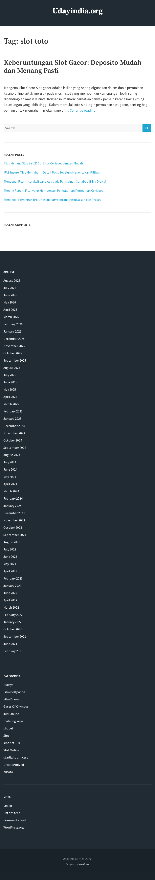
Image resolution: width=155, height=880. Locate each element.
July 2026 (9, 288)
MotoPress (84, 864)
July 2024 (9, 462)
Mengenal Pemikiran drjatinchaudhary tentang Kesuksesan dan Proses (52, 200)
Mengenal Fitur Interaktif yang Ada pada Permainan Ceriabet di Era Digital (55, 181)
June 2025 (10, 382)
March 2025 (11, 404)
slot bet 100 (11, 743)
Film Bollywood (14, 692)
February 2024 (13, 498)
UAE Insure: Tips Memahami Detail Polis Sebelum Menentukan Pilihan (52, 172)
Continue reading (82, 110)
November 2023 (14, 520)
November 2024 (14, 433)
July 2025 (9, 375)
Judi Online (11, 714)
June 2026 (10, 295)
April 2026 (10, 310)
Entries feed (11, 813)
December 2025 (14, 339)
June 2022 (10, 593)
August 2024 (11, 455)
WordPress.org (13, 827)
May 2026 (9, 302)
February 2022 (13, 615)
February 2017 (13, 651)
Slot (6, 736)
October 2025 (12, 353)
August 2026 (11, 280)
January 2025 (12, 418)
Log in (7, 806)
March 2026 (11, 317)
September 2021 (14, 636)
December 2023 (14, 513)
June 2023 (10, 557)
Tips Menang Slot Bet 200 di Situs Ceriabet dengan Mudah (43, 163)
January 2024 (12, 506)
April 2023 (10, 571)
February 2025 (13, 411)
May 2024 (9, 477)
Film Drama (11, 699)
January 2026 (12, 331)
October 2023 (12, 527)
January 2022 (12, 622)
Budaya (8, 685)
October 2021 (12, 629)
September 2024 (14, 448)
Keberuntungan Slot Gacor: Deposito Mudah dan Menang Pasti (72, 67)
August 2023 (11, 542)
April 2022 (10, 600)
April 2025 (10, 397)
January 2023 (12, 586)
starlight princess (15, 757)
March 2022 (11, 607)
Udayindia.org (77, 11)
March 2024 (11, 491)
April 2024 (10, 484)
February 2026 (13, 324)
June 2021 (10, 644)
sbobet (8, 728)
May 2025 (9, 389)
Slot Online (11, 750)
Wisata (8, 772)
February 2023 (13, 578)
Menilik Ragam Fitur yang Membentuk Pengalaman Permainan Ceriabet (53, 190)
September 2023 (14, 535)
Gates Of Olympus (15, 706)
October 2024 (12, 440)
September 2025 (14, 360)
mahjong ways (13, 721)
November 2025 (14, 346)
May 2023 (9, 564)
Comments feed (14, 820)
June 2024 (10, 469)
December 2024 (14, 426)
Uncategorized (13, 765)
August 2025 (11, 368)
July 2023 (9, 549)
